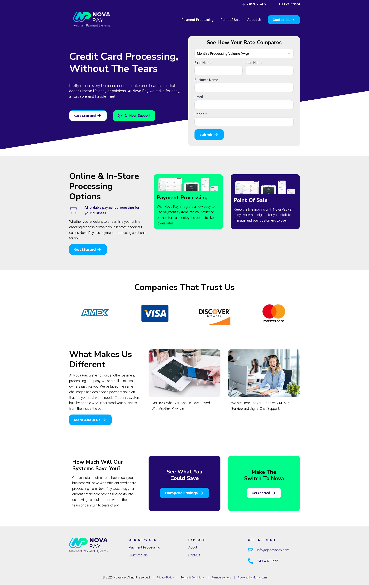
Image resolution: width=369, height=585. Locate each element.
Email (198, 97)
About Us (254, 20)
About (192, 547)
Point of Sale (230, 20)
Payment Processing (197, 20)
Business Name (206, 80)
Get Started (292, 4)
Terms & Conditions (193, 577)
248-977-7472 (256, 4)
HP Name (192, 39)
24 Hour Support (137, 115)
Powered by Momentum (252, 577)
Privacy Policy (165, 577)
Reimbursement (221, 577)
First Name (204, 63)
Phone (200, 114)
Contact (194, 555)
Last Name (254, 63)
